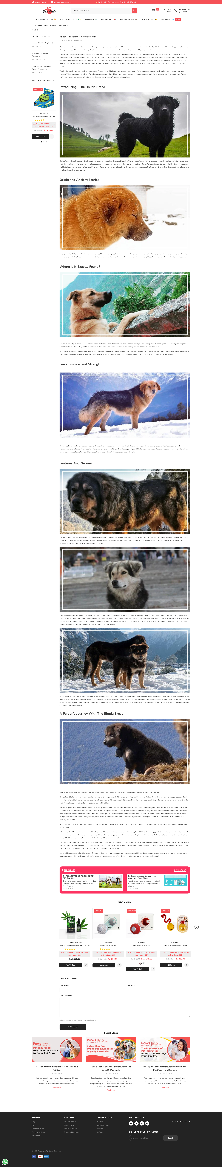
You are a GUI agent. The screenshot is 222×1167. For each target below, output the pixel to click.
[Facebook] (131, 1123)
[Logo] (50, 10)
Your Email (131, 985)
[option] (44, 113)
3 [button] (46, 141)
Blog (40, 25)
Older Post (69, 870)
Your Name (64, 985)
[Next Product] (196, 927)
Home (34, 25)
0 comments (77, 40)
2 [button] (44, 141)
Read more (57, 1087)
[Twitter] (136, 1123)
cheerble (108, 942)
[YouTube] (147, 1123)
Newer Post (180, 870)
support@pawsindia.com (63, 2)
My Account (182, 12)
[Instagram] (142, 1123)
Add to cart (40, 136)
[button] (39, 120)
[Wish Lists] (51, 136)
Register (187, 9)
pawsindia (44, 113)
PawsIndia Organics (74, 942)
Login (180, 9)
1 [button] (41, 141)
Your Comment (66, 995)
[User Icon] (175, 10)
